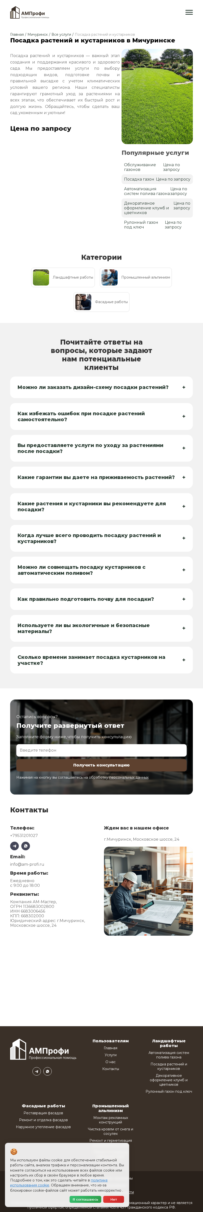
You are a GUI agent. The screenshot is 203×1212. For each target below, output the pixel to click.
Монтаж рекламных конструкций (110, 1120)
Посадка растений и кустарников (169, 1066)
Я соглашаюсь (85, 1199)
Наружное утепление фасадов (43, 1127)
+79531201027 (24, 835)
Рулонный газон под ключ (169, 1091)
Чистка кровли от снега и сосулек (110, 1131)
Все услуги (61, 34)
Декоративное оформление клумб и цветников (169, 1080)
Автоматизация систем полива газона (169, 1055)
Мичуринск (37, 34)
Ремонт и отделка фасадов (43, 1120)
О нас (110, 1062)
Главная (17, 34)
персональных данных (129, 777)
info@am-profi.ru (27, 864)
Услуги (111, 1055)
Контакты (110, 1069)
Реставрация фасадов (43, 1113)
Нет (113, 1199)
